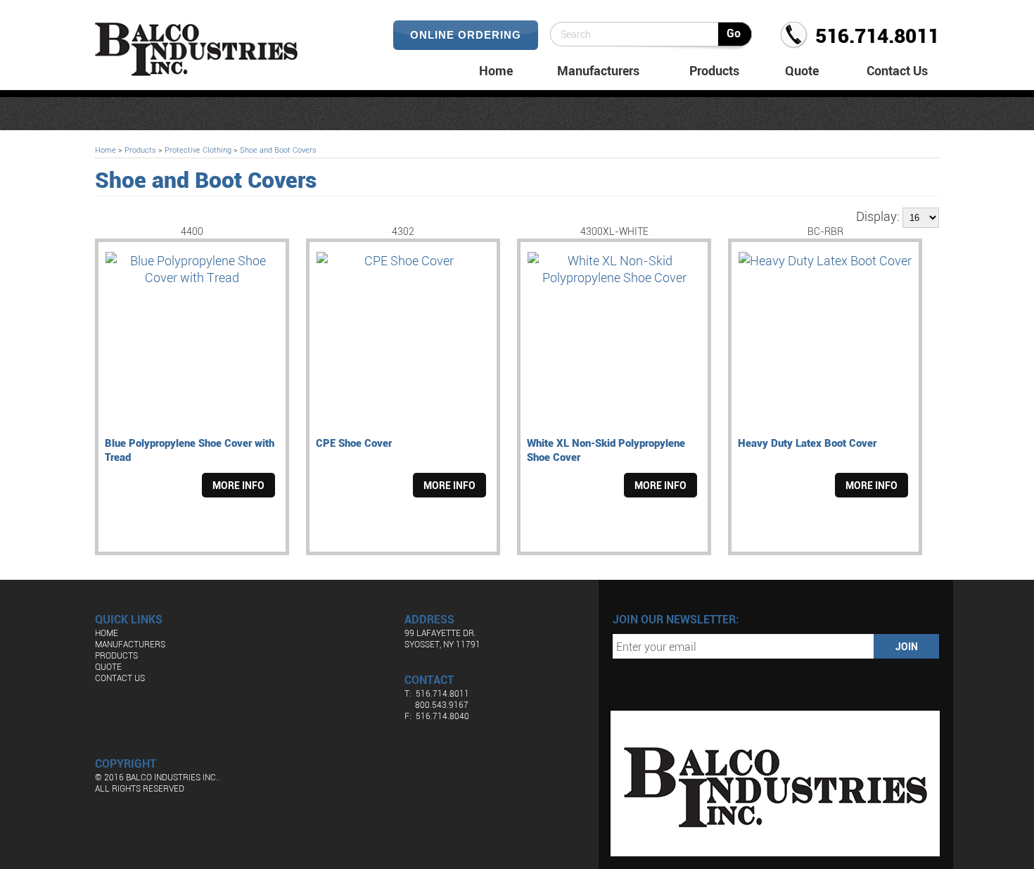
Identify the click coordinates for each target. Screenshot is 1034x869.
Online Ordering (465, 35)
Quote (802, 70)
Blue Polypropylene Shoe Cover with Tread (189, 450)
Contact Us (897, 70)
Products (714, 70)
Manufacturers (598, 70)
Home (496, 70)
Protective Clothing (198, 149)
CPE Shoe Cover (354, 443)
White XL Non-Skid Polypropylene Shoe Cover (606, 450)
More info (238, 485)
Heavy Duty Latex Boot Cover (807, 443)
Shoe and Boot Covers (278, 149)
